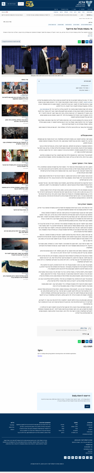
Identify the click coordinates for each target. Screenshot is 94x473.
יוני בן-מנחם (25, 100)
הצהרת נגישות (89, 453)
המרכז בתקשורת (64, 9)
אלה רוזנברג (25, 234)
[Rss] (72, 457)
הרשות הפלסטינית (24, 95)
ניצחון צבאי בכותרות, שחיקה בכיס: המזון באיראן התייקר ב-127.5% (16, 120)
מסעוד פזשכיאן (61, 24)
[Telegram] (76, 457)
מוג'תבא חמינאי (68, 24)
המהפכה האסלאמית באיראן (86, 24)
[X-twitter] (87, 457)
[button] (90, 41)
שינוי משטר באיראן (52, 24)
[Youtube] (83, 457)
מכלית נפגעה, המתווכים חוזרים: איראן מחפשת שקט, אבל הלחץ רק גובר (15, 188)
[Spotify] (69, 457)
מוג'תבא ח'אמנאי (87, 102)
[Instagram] (80, 457)
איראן (90, 22)
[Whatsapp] (65, 457)
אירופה (26, 140)
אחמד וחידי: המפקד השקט (82, 88)
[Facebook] (91, 457)
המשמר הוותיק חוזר (83, 90)
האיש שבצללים (84, 85)
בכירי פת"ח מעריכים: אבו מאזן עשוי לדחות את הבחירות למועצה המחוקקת (15, 98)
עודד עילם (90, 35)
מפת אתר (90, 451)
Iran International (44, 109)
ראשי (91, 18)
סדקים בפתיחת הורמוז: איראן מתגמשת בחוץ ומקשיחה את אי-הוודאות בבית (15, 276)
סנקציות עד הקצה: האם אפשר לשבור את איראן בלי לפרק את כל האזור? (16, 254)
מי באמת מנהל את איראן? (20, 210)
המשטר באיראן (76, 24)
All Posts (84, 333)
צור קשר (56, 9)
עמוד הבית (90, 9)
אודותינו (82, 9)
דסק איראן (25, 123)
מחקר (74, 9)
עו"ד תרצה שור (24, 145)
